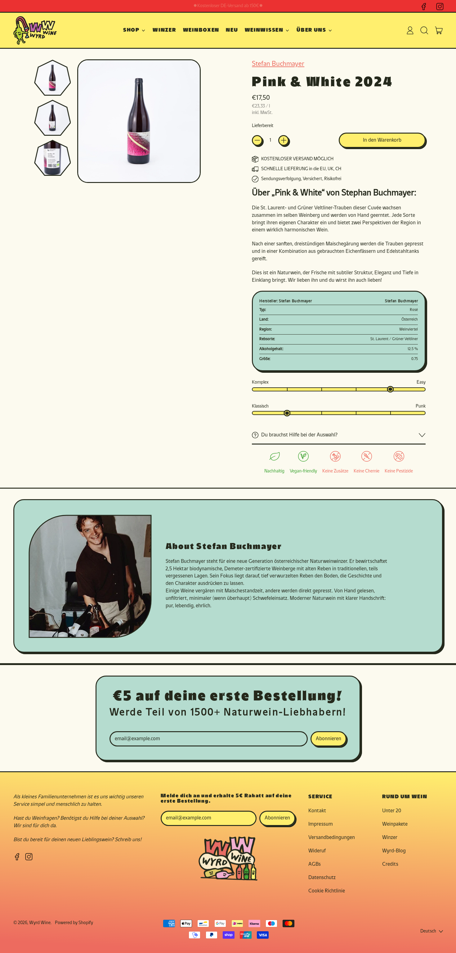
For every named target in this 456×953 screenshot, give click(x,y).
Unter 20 (391, 811)
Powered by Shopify (74, 923)
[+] (283, 140)
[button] (424, 30)
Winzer (389, 837)
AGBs (314, 864)
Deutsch (428, 931)
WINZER (164, 30)
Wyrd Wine (40, 923)
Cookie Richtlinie (326, 891)
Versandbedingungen (331, 837)
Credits (390, 864)
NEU (232, 30)
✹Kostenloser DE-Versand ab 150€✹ (228, 6)
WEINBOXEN (201, 30)
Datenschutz (322, 877)
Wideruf (317, 851)
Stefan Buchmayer (278, 64)
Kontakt (317, 811)
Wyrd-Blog (394, 851)
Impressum (320, 824)
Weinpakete (395, 824)
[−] (257, 140)
